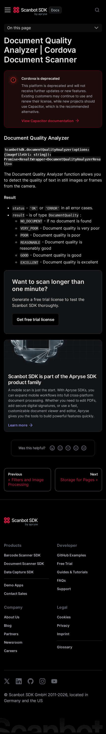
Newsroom (13, 642)
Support (64, 589)
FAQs (61, 580)
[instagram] (42, 682)
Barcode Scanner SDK (22, 555)
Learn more (17, 425)
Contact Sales (15, 593)
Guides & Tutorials (72, 572)
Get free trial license (35, 319)
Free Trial (64, 563)
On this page (19, 27)
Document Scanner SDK (24, 563)
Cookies (64, 617)
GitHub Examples (71, 555)
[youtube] (54, 682)
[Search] (97, 10)
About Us (11, 617)
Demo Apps (13, 585)
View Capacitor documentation (47, 121)
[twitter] (7, 682)
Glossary (64, 647)
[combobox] (97, 10)
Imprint (63, 634)
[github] (31, 682)
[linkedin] (19, 682)
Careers (10, 651)
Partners (11, 634)
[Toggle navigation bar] (7, 10)
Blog (8, 625)
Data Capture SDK (19, 572)
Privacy (63, 625)
